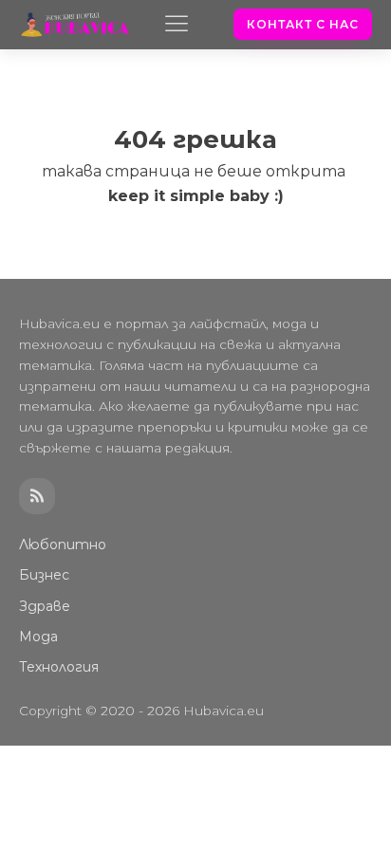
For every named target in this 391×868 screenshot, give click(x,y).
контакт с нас (303, 24)
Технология (59, 666)
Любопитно (62, 544)
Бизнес (44, 574)
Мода (38, 636)
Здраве (44, 606)
